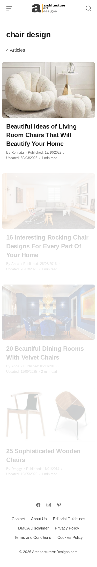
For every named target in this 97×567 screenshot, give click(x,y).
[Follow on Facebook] (38, 505)
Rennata (17, 152)
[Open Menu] (9, 8)
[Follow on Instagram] (48, 505)
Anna (15, 264)
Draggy (16, 469)
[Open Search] (88, 8)
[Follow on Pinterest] (59, 505)
